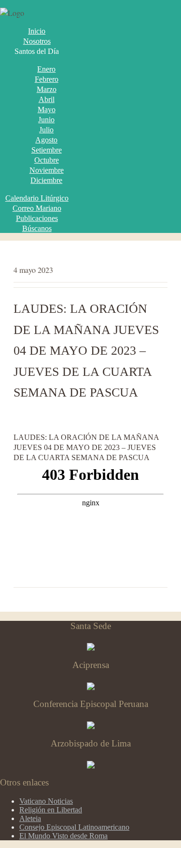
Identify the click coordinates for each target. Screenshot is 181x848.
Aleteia (30, 818)
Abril (47, 99)
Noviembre (46, 170)
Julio (46, 130)
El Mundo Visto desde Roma (63, 836)
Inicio (36, 31)
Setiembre (46, 150)
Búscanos (37, 228)
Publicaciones (37, 218)
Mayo (47, 109)
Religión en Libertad (50, 810)
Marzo (46, 89)
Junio (46, 120)
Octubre (46, 160)
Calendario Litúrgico (37, 198)
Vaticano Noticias (46, 801)
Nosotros (37, 41)
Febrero (46, 79)
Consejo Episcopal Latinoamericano (74, 827)
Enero (46, 69)
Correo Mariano (37, 208)
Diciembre (46, 180)
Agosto (46, 140)
